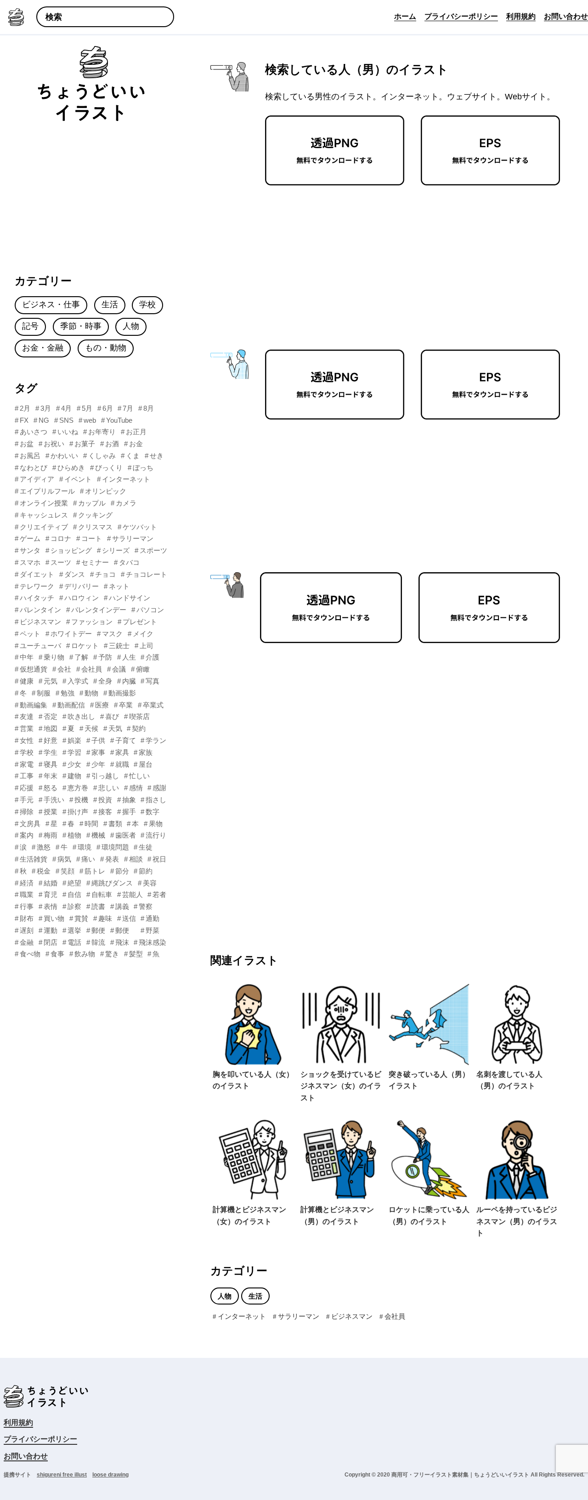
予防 (105, 657)
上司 (146, 645)
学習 (74, 752)
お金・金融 (42, 347)
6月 (107, 408)
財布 (27, 918)
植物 (74, 835)
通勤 (152, 918)
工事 (27, 775)
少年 (98, 764)
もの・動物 (105, 347)
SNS (66, 420)
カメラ (126, 503)
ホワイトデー (71, 633)
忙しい (139, 775)
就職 (122, 764)
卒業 (126, 704)
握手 (129, 811)
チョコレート (146, 574)
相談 (136, 859)
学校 (147, 304)
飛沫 (122, 942)
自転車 (101, 894)
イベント (78, 479)
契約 (139, 728)
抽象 (129, 799)
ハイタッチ (37, 597)
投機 (81, 799)
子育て (125, 740)
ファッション (92, 621)
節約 (146, 871)
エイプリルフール (47, 491)
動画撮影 (122, 693)
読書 (98, 906)
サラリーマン (298, 1316)
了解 (81, 657)
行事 (27, 906)
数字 (152, 811)
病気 (64, 859)
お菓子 (84, 443)
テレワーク (37, 586)
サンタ (30, 550)
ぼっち (143, 467)
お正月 (136, 431)
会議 (119, 669)
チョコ (105, 574)
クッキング (95, 514)
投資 (105, 799)
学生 (50, 752)
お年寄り (102, 431)
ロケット (85, 645)
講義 (122, 906)
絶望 (74, 882)
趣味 (105, 918)
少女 (74, 764)
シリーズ (116, 550)
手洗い (54, 799)
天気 (115, 728)
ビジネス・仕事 (51, 304)
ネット (119, 586)
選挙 (74, 930)
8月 (148, 408)
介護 (152, 657)
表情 (50, 906)
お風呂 (30, 455)
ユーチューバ (40, 645)
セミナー (95, 562)
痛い (88, 859)
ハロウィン (81, 597)
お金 (136, 443)
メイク (143, 633)
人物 (225, 1296)
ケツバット (140, 526)
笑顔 (67, 871)
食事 (57, 953)
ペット (30, 633)
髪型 (136, 953)
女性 (27, 740)
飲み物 (84, 953)
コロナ (61, 538)
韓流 (98, 942)
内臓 (129, 681)
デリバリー (81, 586)
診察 (74, 906)
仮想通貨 (33, 669)
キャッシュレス (44, 514)
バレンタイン (40, 609)
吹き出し (81, 716)
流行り (156, 835)
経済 (27, 882)
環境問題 (115, 847)
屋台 (146, 764)
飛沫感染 (152, 942)
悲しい (108, 787)
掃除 (27, 811)
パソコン (150, 609)
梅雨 (50, 835)
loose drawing (110, 1474)
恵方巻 (78, 787)
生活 (255, 1296)
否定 (50, 716)
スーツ (61, 562)
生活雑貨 (33, 859)
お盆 (27, 443)
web (90, 420)
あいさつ (33, 431)
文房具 (30, 823)
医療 (102, 704)
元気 (50, 681)
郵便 (98, 930)
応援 (27, 787)
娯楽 (74, 740)
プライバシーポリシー (40, 1439)
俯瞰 (143, 669)
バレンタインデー (98, 609)
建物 (74, 775)
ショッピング (71, 550)
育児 (50, 894)
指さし (156, 799)
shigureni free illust (62, 1474)
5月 (87, 408)
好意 (50, 740)
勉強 (67, 693)
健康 (27, 681)
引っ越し (105, 775)
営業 (27, 728)
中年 (27, 657)
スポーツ (153, 550)
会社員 (394, 1316)
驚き (112, 953)
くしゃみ (102, 455)
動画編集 (33, 704)
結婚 (50, 882)
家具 (122, 752)
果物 (156, 823)
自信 (74, 894)
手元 (27, 799)
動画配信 (71, 704)
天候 (91, 728)
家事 (98, 752)
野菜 (152, 930)
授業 (50, 811)
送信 (129, 918)
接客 (105, 811)
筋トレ (95, 871)
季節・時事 (81, 326)
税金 (44, 871)
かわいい (64, 455)
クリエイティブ (44, 526)
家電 (27, 764)
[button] (54, 17)
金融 (27, 942)
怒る (50, 787)
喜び (112, 716)
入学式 (78, 681)
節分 (122, 871)
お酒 (112, 443)
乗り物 (54, 657)
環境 (84, 847)
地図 (50, 728)
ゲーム (30, 538)
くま (133, 455)
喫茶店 (139, 716)
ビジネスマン (352, 1316)
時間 (91, 823)
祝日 (159, 859)
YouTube (119, 420)
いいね (67, 431)
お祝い (54, 443)
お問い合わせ (26, 1456)
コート (91, 538)
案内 (27, 835)
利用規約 (18, 1422)
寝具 (50, 764)
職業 (27, 894)
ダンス (74, 574)
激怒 (44, 847)
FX (24, 420)
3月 (45, 408)
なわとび (33, 467)
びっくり (109, 467)
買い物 (54, 918)
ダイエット (37, 574)
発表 (112, 859)
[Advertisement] (337, 258)
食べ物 (30, 953)
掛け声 (78, 811)
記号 (30, 326)
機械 (98, 835)
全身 (105, 681)
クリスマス (95, 526)
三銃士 (119, 645)
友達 (27, 716)
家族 (146, 752)
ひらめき (71, 467)
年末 (50, 775)
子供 (98, 740)
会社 (64, 669)
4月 (66, 408)
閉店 (50, 942)
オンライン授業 (44, 503)
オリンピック (105, 491)
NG (44, 420)
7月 (128, 408)
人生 (129, 657)
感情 (136, 787)
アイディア (37, 479)
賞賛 (81, 918)
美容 (150, 882)
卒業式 (153, 704)
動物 (91, 693)
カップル (92, 503)
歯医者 (125, 835)
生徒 (146, 847)
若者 (159, 894)
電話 (74, 942)
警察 (146, 906)
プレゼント (140, 621)
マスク (112, 633)
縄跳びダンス (112, 882)
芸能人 (132, 894)
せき (157, 455)
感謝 (159, 787)
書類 (115, 823)
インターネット (242, 1316)
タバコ (129, 562)
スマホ (30, 562)
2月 (25, 408)
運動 (50, 930)
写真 (152, 681)
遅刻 (27, 930)
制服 (44, 693)
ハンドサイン (129, 597)
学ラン (156, 740)
